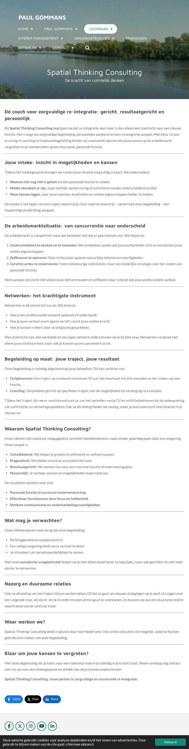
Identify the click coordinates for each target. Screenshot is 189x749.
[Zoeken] (87, 47)
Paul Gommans (42, 17)
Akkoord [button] (170, 742)
